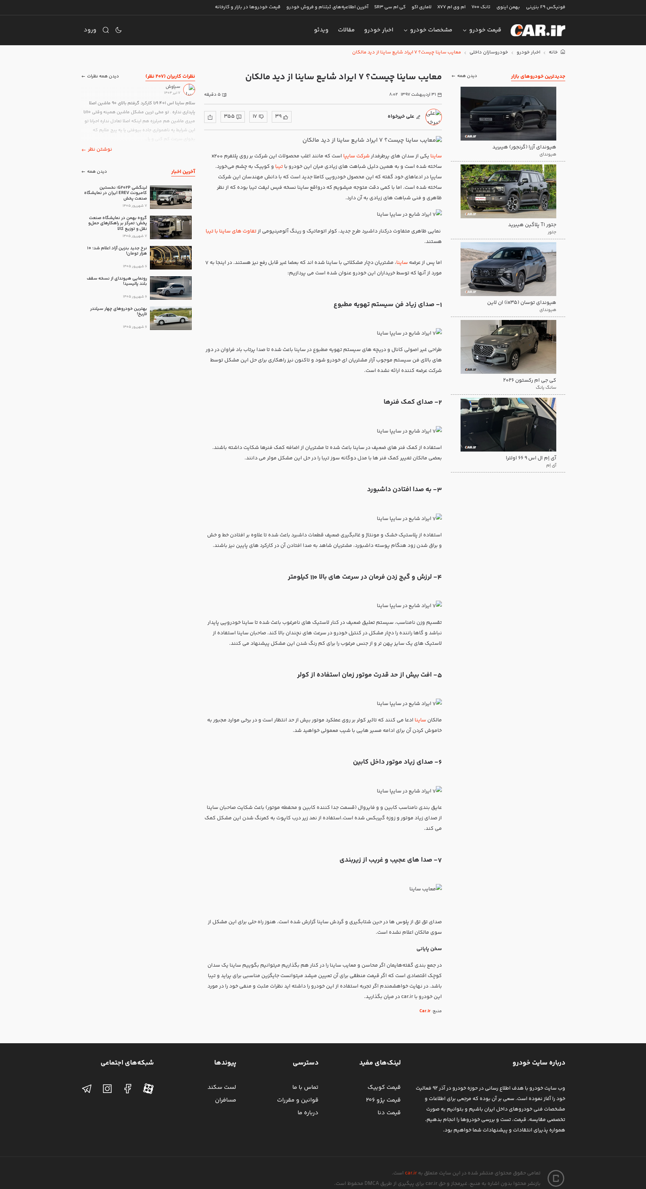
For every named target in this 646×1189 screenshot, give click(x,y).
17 (255, 117)
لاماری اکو (421, 7)
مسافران (225, 1100)
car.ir (411, 1173)
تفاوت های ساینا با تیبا (231, 231)
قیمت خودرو (485, 30)
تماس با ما (305, 1087)
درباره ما (308, 1113)
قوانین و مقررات (298, 1100)
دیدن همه (467, 76)
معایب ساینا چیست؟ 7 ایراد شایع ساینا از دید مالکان (406, 52)
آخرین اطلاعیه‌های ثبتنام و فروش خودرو (327, 7)
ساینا (436, 156)
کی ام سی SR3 (390, 7)
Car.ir (425, 1011)
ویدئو (321, 30)
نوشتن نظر (100, 149)
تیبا (279, 167)
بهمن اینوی (508, 7)
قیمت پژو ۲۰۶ (383, 1100)
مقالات (346, 30)
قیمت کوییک (384, 1087)
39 (278, 117)
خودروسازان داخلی (489, 52)
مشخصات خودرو (431, 30)
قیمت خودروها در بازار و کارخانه (247, 7)
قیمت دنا (389, 1113)
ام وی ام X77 (451, 7)
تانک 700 (480, 7)
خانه (554, 52)
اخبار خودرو (378, 30)
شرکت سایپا (356, 156)
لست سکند (221, 1087)
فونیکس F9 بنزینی (545, 7)
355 (229, 117)
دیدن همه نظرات (103, 76)
